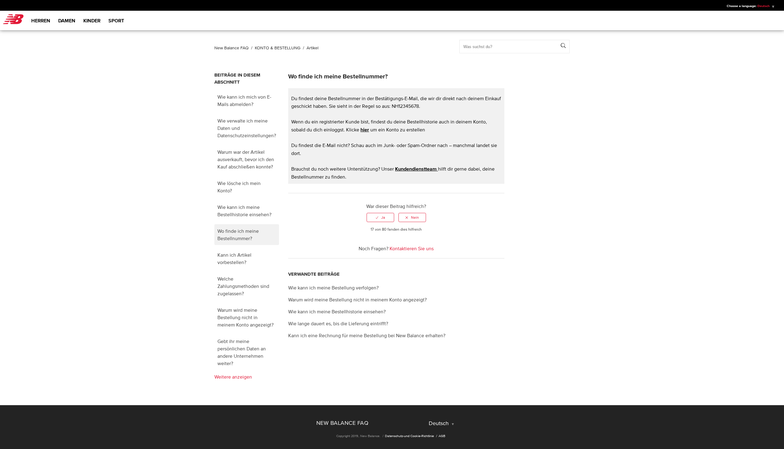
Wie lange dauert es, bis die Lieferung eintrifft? (338, 323)
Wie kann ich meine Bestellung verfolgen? (333, 287)
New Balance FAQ (231, 48)
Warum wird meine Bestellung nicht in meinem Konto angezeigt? (245, 317)
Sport (116, 20)
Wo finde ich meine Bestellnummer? (238, 234)
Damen (66, 20)
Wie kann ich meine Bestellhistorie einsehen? (244, 210)
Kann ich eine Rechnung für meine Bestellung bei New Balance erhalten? (366, 335)
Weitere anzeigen (233, 376)
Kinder (91, 20)
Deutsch (439, 423)
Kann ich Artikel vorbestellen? (234, 258)
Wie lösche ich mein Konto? (239, 186)
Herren (40, 20)
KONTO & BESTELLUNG (277, 48)
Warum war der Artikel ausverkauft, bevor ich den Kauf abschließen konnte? (245, 159)
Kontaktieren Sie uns (412, 248)
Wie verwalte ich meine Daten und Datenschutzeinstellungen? (246, 128)
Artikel (312, 48)
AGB (442, 436)
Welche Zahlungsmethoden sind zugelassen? (243, 286)
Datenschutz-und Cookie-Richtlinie (409, 436)
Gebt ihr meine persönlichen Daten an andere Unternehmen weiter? (241, 352)
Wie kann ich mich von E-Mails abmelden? (244, 100)
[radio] (380, 217)
